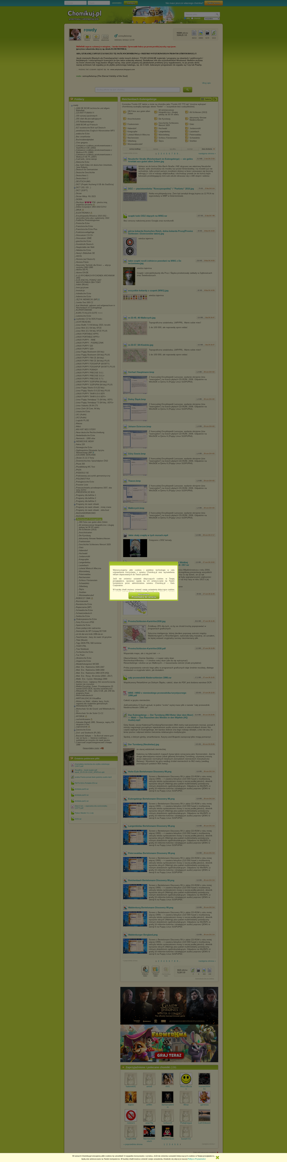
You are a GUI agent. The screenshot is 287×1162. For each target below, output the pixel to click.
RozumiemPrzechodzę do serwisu (144, 595)
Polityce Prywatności (197, 1159)
